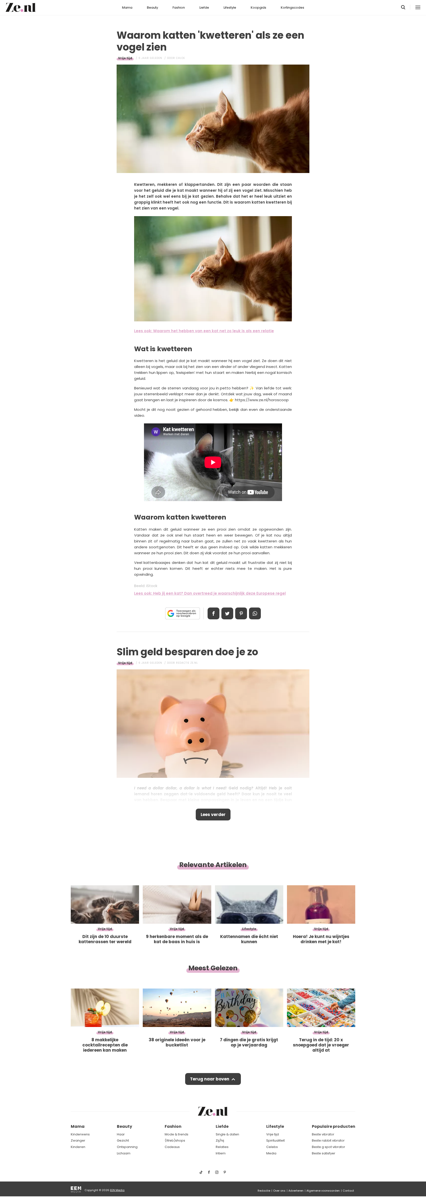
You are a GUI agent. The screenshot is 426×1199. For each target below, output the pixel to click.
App (255, 613)
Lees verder (213, 814)
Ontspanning (127, 1147)
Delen (213, 613)
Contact (348, 1191)
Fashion (179, 7)
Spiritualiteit (275, 1140)
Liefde (204, 7)
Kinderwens (80, 1134)
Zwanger (78, 1140)
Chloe (180, 58)
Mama (127, 7)
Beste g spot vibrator (328, 1147)
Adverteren (295, 1191)
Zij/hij (220, 1140)
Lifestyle (230, 7)
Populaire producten (333, 1126)
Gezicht (123, 1140)
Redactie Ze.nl (187, 663)
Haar (121, 1134)
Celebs (272, 1147)
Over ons (279, 1191)
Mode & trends (176, 1134)
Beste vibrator (323, 1134)
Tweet (227, 613)
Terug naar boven (209, 1079)
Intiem (221, 1153)
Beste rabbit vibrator (328, 1140)
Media (271, 1153)
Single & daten (227, 1134)
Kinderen (78, 1147)
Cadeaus (172, 1147)
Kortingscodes (292, 7)
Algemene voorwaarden (323, 1191)
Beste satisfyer (323, 1153)
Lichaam (123, 1153)
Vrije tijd (125, 58)
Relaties (222, 1147)
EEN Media (117, 1190)
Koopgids (258, 7)
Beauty (152, 7)
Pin (241, 613)
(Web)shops (175, 1140)
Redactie (264, 1191)
